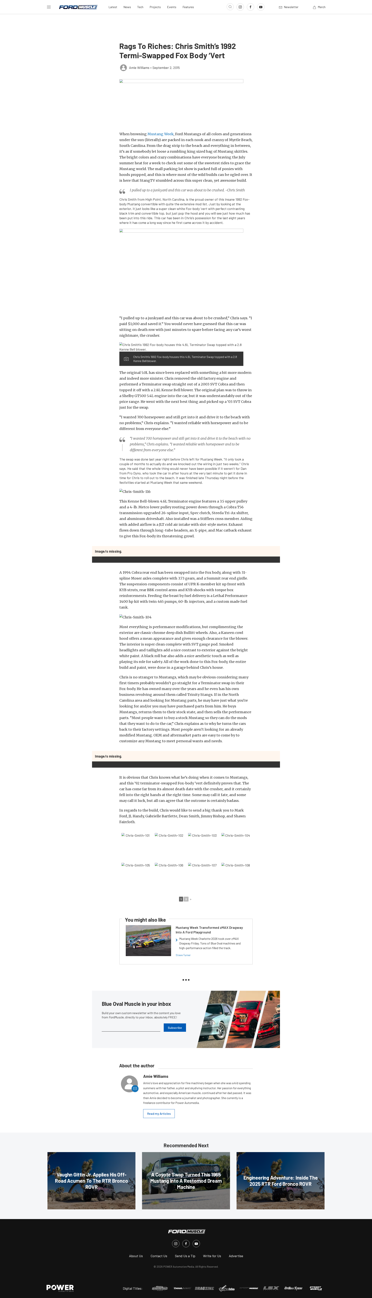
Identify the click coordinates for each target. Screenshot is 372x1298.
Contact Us (159, 1256)
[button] (186, 103)
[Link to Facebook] (250, 7)
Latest (112, 7)
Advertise (236, 1256)
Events (171, 7)
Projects (155, 7)
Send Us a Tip (185, 1256)
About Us (136, 1256)
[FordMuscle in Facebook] (186, 1243)
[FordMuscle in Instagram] (175, 1243)
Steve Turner (183, 955)
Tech (140, 7)
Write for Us (212, 1256)
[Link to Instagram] (240, 7)
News (127, 7)
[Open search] (230, 6)
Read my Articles (159, 1113)
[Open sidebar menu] (48, 6)
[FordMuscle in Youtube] (196, 1243)
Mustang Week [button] (160, 134)
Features (188, 7)
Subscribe (175, 1027)
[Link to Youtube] (260, 7)
